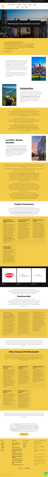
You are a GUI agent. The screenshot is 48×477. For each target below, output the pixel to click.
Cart (24, 447)
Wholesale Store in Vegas (17, 453)
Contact (2, 450)
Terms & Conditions (16, 442)
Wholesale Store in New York (16, 463)
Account (2, 447)
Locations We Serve (16, 447)
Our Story (3, 442)
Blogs (2, 449)
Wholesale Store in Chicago (17, 454)
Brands (2, 444)
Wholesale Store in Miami (17, 449)
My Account (25, 442)
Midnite (18, 284)
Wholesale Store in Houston (17, 464)
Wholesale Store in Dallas (17, 460)
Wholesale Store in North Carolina (17, 457)
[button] (41, 6)
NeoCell (33, 284)
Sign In (24, 444)
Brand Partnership (15, 444)
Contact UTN (8, 51)
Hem (3, 284)
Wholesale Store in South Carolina (17, 451)
